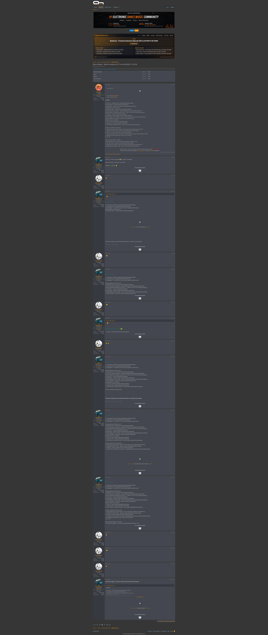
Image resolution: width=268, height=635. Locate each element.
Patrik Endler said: (110, 194)
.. (139, 171)
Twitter (112, 97)
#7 (173, 302)
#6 (173, 269)
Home (95, 7)
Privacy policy (163, 631)
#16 (173, 579)
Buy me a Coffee (116, 154)
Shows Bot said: (109, 585)
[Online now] (98, 163)
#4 (173, 191)
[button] (112, 7)
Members (116, 7)
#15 (173, 563)
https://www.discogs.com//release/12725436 (140, 608)
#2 (173, 157)
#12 (173, 477)
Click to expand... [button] (139, 596)
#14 (173, 548)
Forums (101, 7)
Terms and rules (156, 631)
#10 (173, 356)
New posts (95, 9)
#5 (173, 253)
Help (168, 631)
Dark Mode (96, 631)
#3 (173, 175)
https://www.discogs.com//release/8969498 (139, 463)
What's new (107, 7)
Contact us (150, 631)
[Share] (172, 84)
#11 (173, 410)
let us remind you (141, 150)
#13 (173, 532)
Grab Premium (109, 154)
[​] (139, 91)
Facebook (112, 95)
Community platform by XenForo (134, 633)
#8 (173, 318)
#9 (173, 340)
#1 (173, 84)
